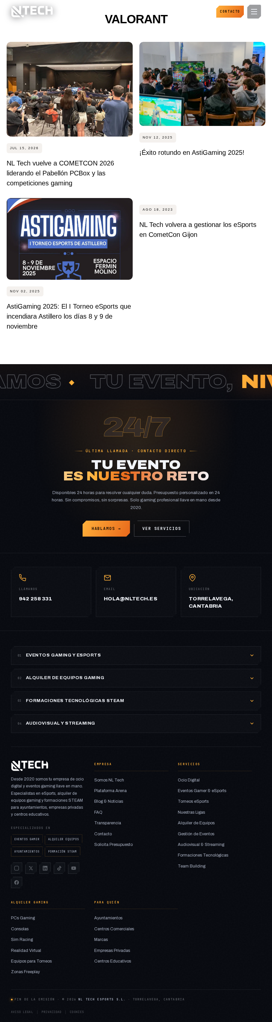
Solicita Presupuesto (113, 844)
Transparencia (107, 823)
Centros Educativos (112, 961)
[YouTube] (73, 868)
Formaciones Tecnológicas (203, 855)
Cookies (77, 1012)
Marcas (101, 939)
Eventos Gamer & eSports (202, 790)
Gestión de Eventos (196, 834)
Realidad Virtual (26, 950)
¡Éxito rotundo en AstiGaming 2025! (191, 152)
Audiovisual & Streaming (201, 844)
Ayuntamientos (108, 918)
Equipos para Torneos (31, 961)
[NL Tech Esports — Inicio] (32, 12)
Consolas (20, 929)
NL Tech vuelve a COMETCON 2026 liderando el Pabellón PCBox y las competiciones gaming (60, 173)
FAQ (98, 812)
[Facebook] (16, 882)
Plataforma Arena (110, 790)
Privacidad (51, 1012)
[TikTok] (59, 868)
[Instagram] (16, 868)
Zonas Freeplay (25, 972)
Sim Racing (22, 939)
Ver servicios (161, 528)
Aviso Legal (22, 1012)
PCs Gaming (23, 918)
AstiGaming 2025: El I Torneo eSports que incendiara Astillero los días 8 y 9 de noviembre (69, 316)
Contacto (230, 11)
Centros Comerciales (114, 929)
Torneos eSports (193, 801)
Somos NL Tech (109, 780)
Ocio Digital (189, 780)
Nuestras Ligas (191, 812)
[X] (30, 868)
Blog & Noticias (108, 801)
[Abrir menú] (254, 12)
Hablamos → (106, 528)
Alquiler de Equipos (196, 823)
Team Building (191, 866)
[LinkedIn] (45, 868)
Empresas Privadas (112, 950)
